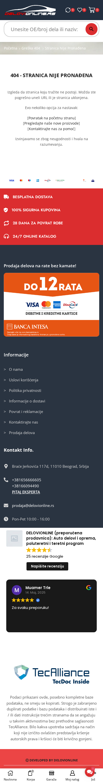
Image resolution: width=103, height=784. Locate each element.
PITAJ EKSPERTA (26, 491)
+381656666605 (26, 479)
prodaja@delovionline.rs (33, 505)
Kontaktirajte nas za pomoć (51, 128)
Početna (10, 48)
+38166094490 (25, 485)
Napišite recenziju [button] (47, 566)
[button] (89, 772)
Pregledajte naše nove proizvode (51, 123)
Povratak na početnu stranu (51, 118)
